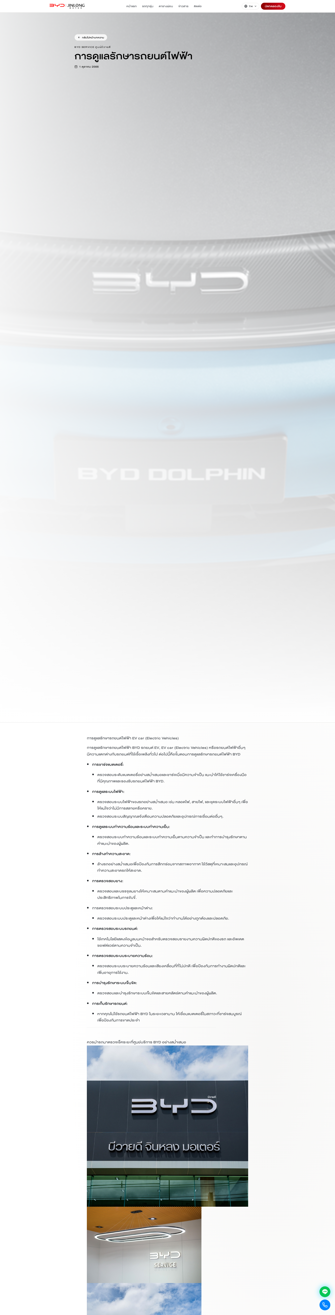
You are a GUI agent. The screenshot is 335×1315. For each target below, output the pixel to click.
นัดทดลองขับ (273, 6)
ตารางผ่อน (166, 6)
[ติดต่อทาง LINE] (324, 1291)
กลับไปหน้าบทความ (93, 37)
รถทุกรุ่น (147, 6)
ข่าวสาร (183, 6)
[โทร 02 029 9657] (324, 1304)
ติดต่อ (198, 6)
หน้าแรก (131, 6)
